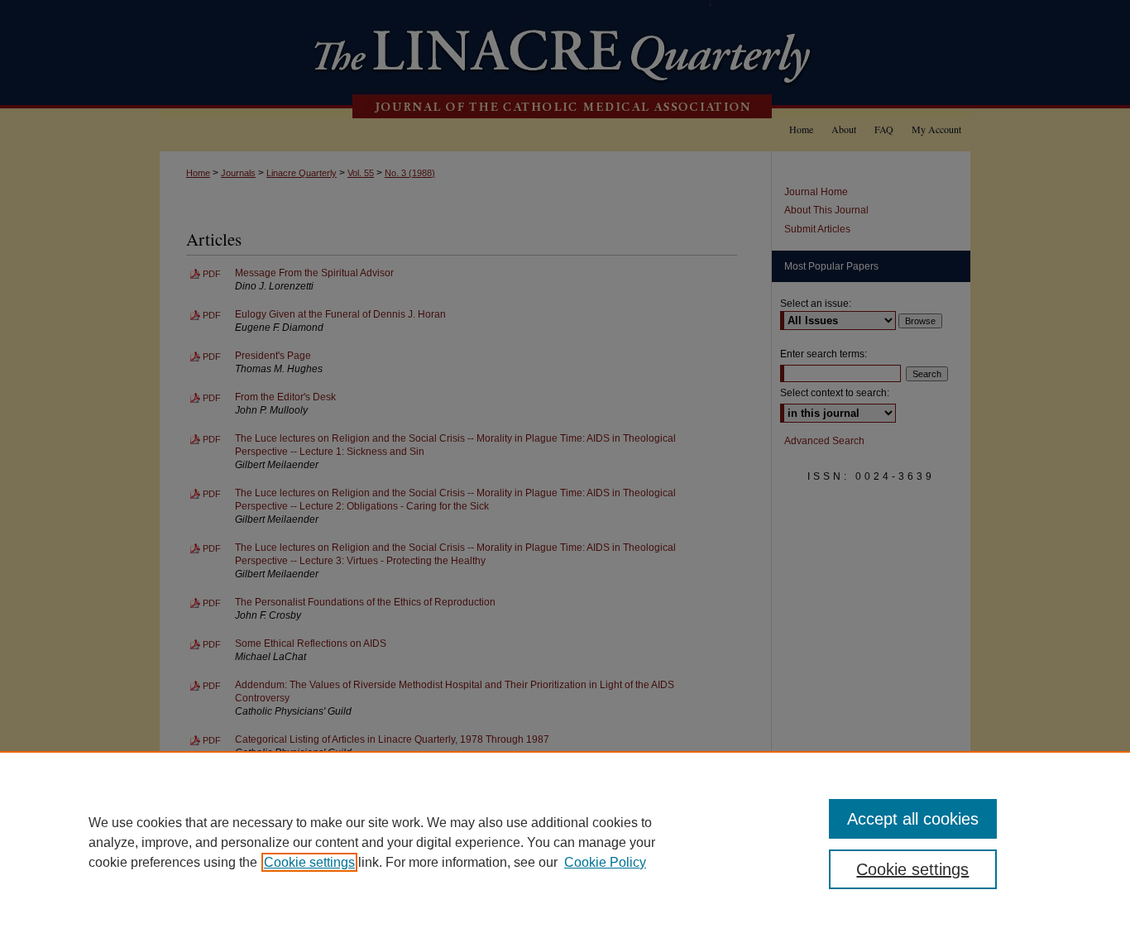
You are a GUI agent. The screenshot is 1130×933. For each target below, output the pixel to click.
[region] (565, 842)
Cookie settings (309, 862)
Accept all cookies (913, 819)
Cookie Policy (605, 862)
